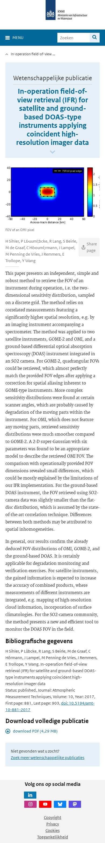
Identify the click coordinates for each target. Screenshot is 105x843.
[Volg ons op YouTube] (45, 804)
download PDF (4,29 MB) (35, 731)
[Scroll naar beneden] (52, 152)
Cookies (53, 830)
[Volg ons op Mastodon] (75, 804)
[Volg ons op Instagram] (30, 804)
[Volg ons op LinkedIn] (30, 795)
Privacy (52, 823)
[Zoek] (95, 38)
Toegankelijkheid (52, 836)
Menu (17, 37)
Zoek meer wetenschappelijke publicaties (47, 757)
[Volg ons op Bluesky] (60, 804)
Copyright (52, 817)
